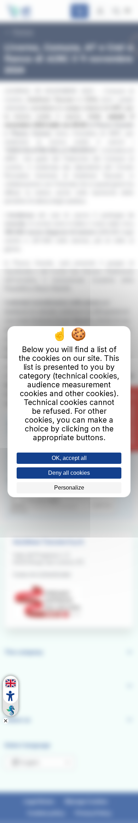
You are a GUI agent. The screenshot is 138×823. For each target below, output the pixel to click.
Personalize (69, 488)
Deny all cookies (69, 473)
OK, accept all (69, 458)
